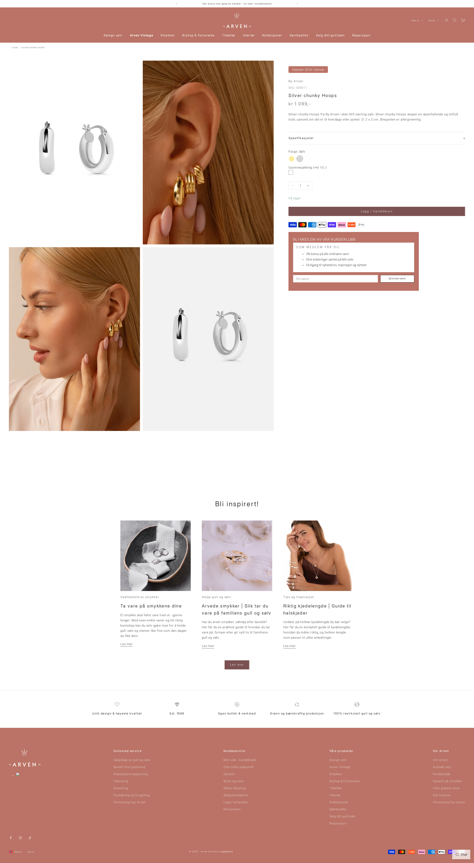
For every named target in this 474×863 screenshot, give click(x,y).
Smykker (168, 35)
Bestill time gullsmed (129, 767)
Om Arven (440, 760)
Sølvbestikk (299, 35)
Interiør (249, 35)
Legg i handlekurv (377, 211)
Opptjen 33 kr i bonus (308, 69)
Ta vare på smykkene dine (151, 606)
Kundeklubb (441, 774)
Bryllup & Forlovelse (198, 35)
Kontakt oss (442, 767)
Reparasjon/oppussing (131, 774)
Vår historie (442, 795)
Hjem (15, 48)
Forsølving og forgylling (131, 795)
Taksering (121, 781)
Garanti (229, 774)
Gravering (121, 788)
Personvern (232, 809)
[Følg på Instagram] (20, 837)
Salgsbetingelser (236, 795)
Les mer (126, 644)
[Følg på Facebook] (11, 837)
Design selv (113, 35)
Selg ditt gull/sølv (330, 35)
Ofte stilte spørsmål (238, 767)
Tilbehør (228, 35)
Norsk (431, 20)
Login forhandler (236, 802)
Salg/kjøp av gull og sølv (132, 760)
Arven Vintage (141, 35)
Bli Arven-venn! (397, 278)
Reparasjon (361, 35)
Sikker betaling (234, 788)
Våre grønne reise (446, 788)
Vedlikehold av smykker (139, 597)
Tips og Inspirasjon (298, 597)
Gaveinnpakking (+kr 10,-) (307, 167)
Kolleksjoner (272, 35)
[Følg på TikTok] (30, 837)
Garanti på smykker (447, 781)
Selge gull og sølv (216, 597)
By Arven (295, 81)
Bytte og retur (233, 781)
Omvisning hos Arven (130, 802)
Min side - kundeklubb (239, 760)
